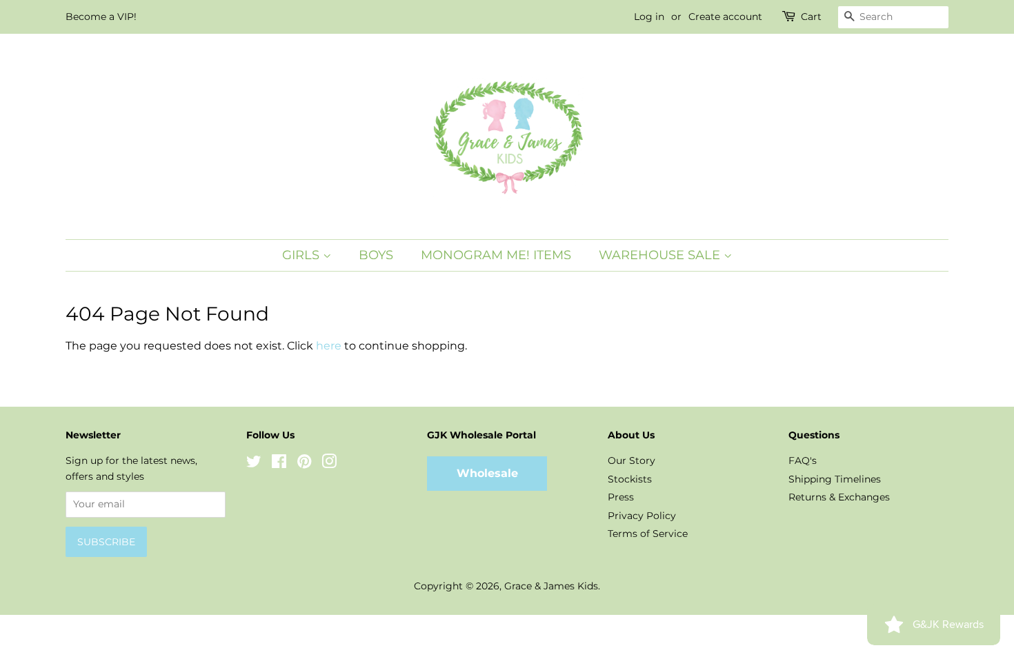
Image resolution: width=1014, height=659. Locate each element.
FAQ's (802, 460)
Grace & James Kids (551, 585)
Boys (376, 255)
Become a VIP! (101, 16)
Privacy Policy (642, 515)
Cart (811, 16)
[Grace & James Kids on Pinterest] (304, 463)
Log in (649, 16)
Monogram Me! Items (496, 255)
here (328, 345)
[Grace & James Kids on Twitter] (253, 463)
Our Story (631, 460)
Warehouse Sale (661, 255)
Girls (302, 255)
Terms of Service (648, 533)
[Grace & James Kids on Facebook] (279, 463)
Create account (725, 16)
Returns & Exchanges (839, 497)
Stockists (630, 479)
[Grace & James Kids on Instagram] (329, 463)
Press (621, 497)
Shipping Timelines (834, 479)
